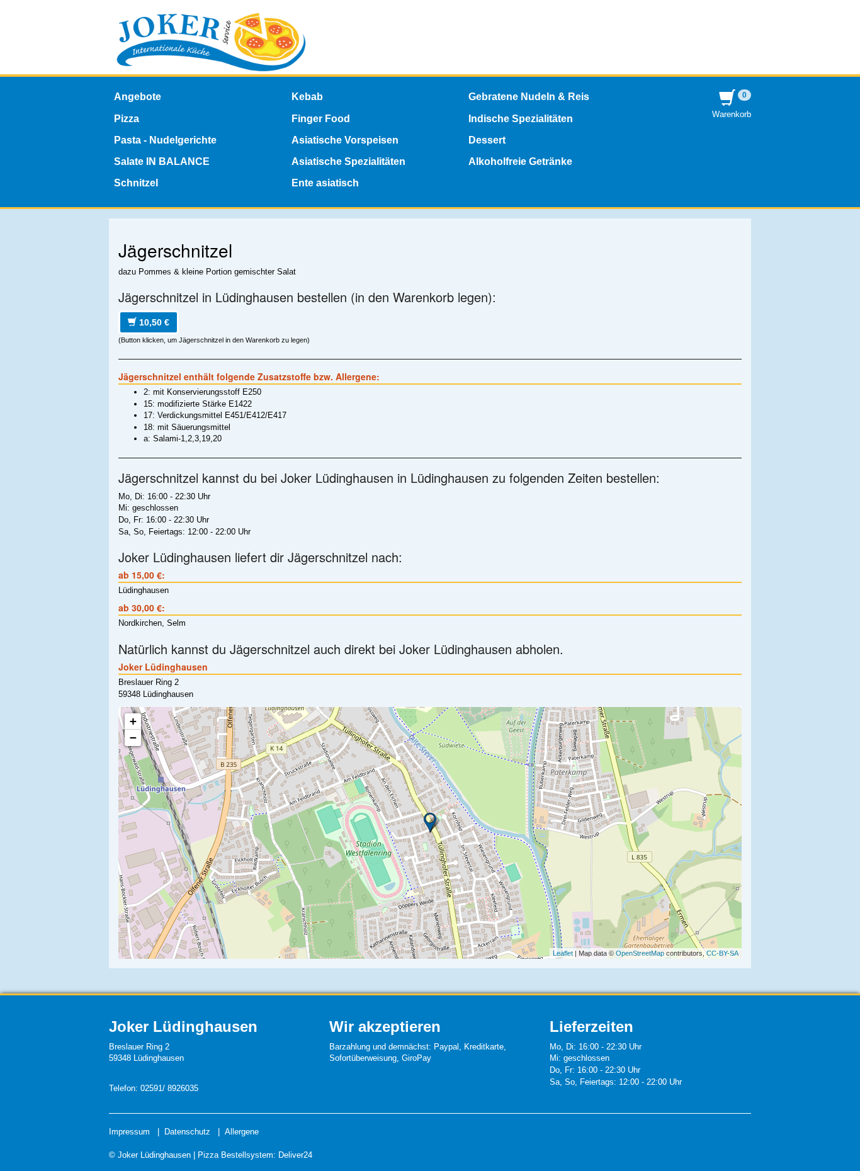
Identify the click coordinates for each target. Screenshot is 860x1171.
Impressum (129, 1131)
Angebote (137, 96)
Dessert (487, 140)
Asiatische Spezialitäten (348, 161)
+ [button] (133, 721)
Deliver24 (295, 1155)
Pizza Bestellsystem (235, 1155)
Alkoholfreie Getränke (520, 161)
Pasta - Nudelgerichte (165, 140)
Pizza (126, 118)
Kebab (307, 96)
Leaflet (563, 953)
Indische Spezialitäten (520, 118)
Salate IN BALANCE (162, 161)
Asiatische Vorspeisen (345, 140)
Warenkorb (731, 105)
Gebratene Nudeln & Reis (528, 96)
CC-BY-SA (722, 953)
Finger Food (320, 118)
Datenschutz (187, 1131)
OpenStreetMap (640, 953)
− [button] (133, 737)
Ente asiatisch (325, 183)
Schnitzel (136, 183)
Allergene (242, 1131)
